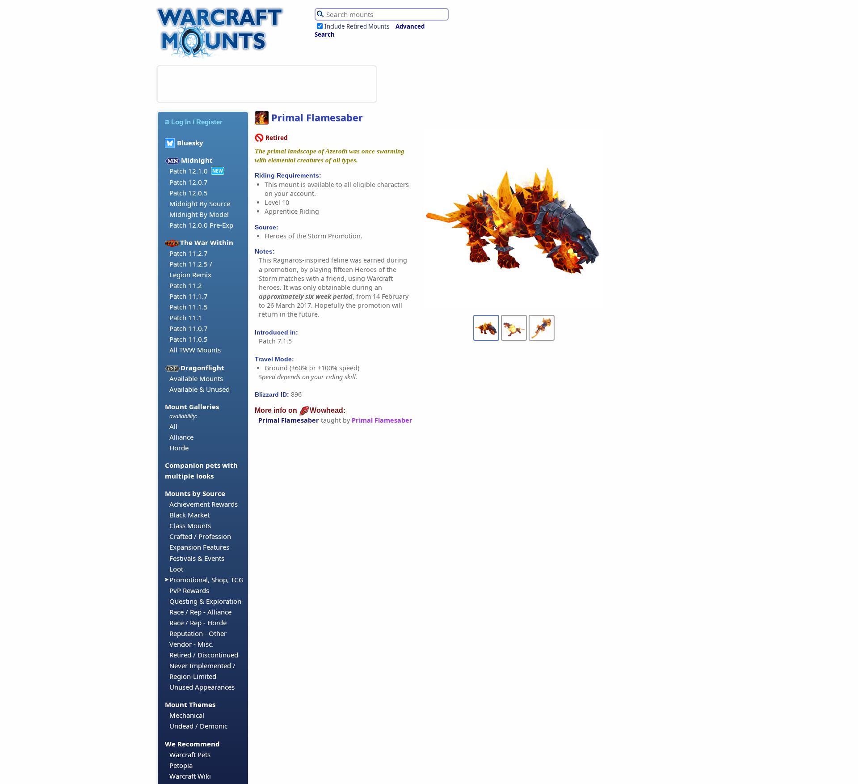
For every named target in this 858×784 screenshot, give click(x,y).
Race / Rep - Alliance (200, 611)
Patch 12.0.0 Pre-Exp (201, 224)
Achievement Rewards (203, 504)
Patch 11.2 (185, 285)
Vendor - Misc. (191, 644)
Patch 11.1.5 (188, 306)
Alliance (181, 436)
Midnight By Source (199, 203)
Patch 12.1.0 (188, 170)
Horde (179, 447)
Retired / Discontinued (203, 654)
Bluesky (190, 142)
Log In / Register (197, 122)
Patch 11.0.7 (188, 328)
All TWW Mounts (195, 349)
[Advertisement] (266, 84)
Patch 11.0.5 (188, 339)
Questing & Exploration (205, 601)
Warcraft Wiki (190, 775)
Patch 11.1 (185, 317)
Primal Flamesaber (288, 420)
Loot (176, 568)
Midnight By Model (199, 214)
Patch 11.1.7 (188, 296)
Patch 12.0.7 (188, 182)
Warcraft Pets (189, 754)
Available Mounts (196, 378)
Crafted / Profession (200, 536)
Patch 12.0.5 (188, 192)
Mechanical (186, 715)
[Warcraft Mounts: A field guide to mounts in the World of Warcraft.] (221, 58)
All (173, 426)
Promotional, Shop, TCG (206, 579)
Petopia (181, 765)
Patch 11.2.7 (188, 253)
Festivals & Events (196, 558)
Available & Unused (199, 389)
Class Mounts (190, 525)
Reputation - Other (198, 633)
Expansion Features (199, 546)
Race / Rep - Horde (198, 622)
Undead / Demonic (198, 725)
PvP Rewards (189, 590)
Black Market (189, 514)
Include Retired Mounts (356, 26)
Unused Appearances (202, 686)
